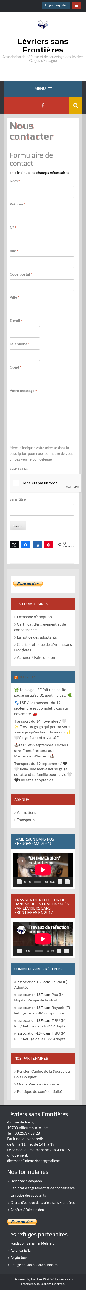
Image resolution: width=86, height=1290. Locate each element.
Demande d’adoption (34, 617)
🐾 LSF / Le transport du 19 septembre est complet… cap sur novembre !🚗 (41, 708)
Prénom (17, 204)
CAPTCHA (19, 469)
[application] (43, 870)
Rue (14, 251)
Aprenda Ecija (21, 1250)
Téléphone (20, 344)
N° (13, 228)
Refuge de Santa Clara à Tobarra (34, 1265)
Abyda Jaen (19, 1258)
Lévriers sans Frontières (43, 45)
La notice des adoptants (37, 637)
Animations (26, 813)
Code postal (21, 274)
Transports (26, 820)
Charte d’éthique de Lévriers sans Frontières (43, 1203)
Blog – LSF (28, 677)
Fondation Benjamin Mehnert (32, 1243)
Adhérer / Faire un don (36, 658)
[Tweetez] (14, 544)
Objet (16, 367)
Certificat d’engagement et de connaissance (43, 1188)
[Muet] (60, 881)
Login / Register (56, 5)
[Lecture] (19, 881)
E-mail (16, 321)
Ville (14, 297)
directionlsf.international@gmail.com (34, 1161)
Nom (15, 181)
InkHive (36, 1279)
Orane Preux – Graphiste (38, 1084)
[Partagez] (25, 544)
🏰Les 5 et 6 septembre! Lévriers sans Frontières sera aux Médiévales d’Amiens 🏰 (41, 750)
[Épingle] (48, 544)
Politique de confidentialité (39, 1092)
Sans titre (18, 499)
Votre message (23, 391)
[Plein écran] (67, 881)
